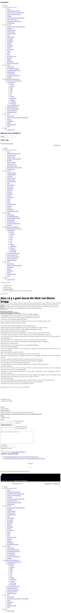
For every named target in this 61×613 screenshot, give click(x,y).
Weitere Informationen (6, 313)
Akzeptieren (3, 311)
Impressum (17, 313)
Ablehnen (10, 311)
